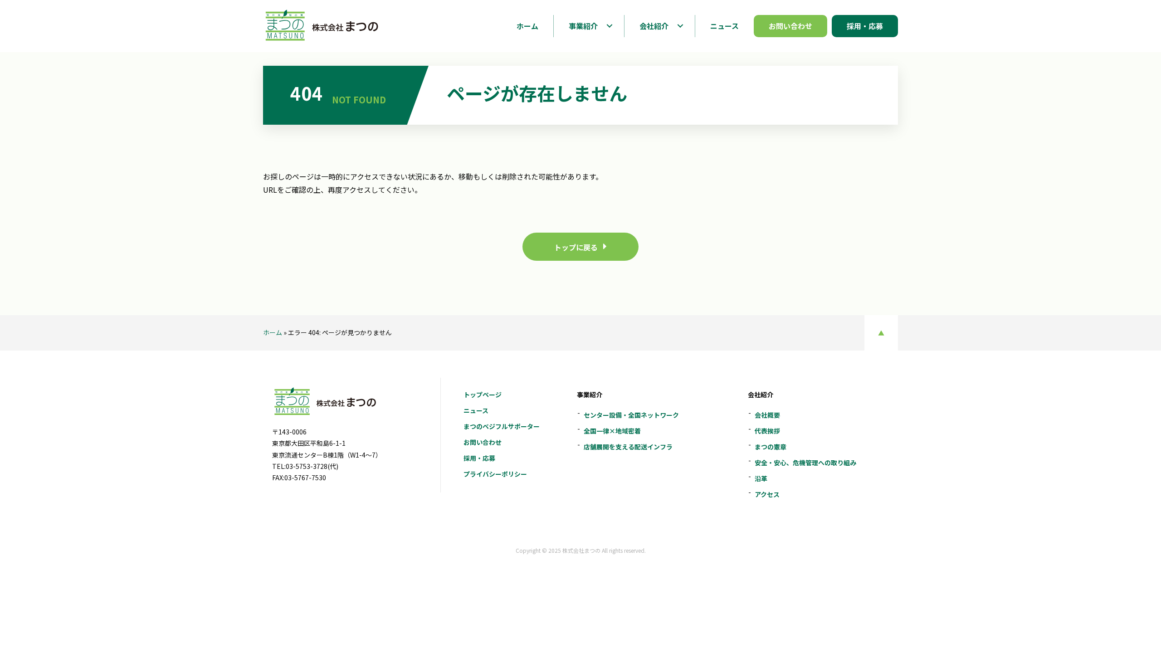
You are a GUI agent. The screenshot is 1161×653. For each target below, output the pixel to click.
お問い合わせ (482, 442)
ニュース (475, 410)
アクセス (767, 494)
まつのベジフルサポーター (501, 426)
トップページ (482, 394)
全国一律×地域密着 (612, 430)
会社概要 (767, 414)
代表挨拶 (767, 430)
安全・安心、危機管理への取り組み (805, 462)
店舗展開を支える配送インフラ (628, 446)
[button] (609, 26)
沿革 (761, 478)
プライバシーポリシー (495, 473)
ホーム (272, 332)
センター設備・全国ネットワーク (631, 414)
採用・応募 (479, 458)
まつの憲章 (770, 446)
